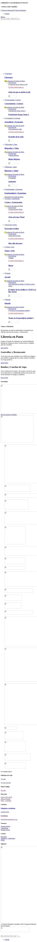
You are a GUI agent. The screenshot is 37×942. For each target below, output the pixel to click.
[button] (3, 17)
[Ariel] (10, 141)
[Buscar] (19, 19)
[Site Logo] (13, 10)
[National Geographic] (11, 269)
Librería (7, 13)
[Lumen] (13, 163)
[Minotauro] (15, 296)
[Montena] (13, 322)
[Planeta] (12, 185)
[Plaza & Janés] (12, 96)
